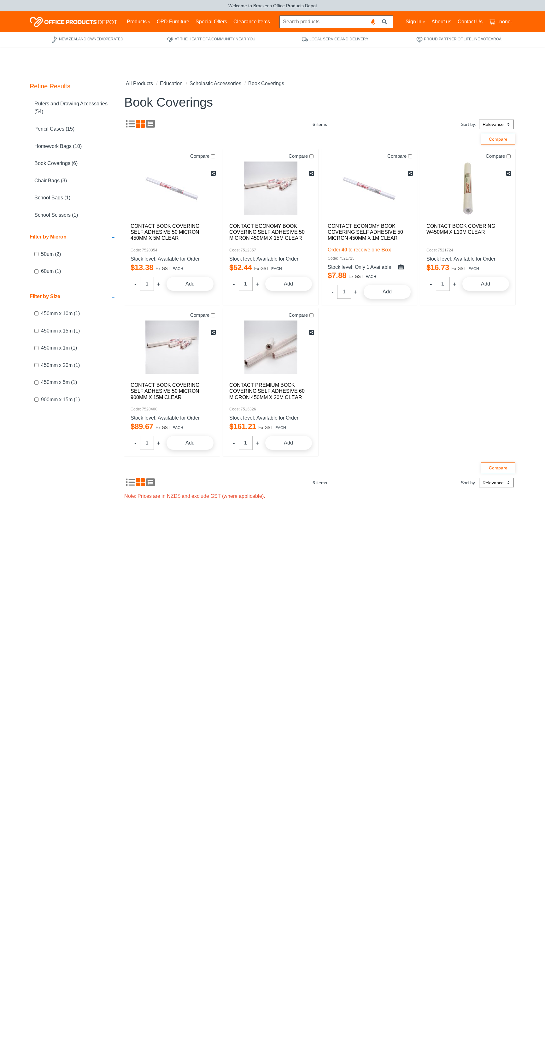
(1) (51, 271)
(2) (51, 254)
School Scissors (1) (56, 215)
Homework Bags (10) (58, 146)
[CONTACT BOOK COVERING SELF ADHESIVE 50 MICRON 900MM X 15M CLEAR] (172, 347)
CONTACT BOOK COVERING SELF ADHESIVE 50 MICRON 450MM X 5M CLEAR (165, 232)
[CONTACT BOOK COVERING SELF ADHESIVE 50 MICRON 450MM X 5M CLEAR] (172, 188)
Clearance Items (251, 21)
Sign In (413, 21)
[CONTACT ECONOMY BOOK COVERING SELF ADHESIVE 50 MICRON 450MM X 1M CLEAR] (369, 188)
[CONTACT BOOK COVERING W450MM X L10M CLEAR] (467, 188)
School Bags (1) (52, 198)
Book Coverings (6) (56, 163)
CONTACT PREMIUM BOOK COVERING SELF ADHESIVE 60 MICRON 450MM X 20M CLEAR (267, 391)
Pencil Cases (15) (54, 129)
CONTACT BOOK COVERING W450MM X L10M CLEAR (460, 229)
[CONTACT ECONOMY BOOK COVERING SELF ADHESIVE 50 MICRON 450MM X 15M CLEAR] (270, 188)
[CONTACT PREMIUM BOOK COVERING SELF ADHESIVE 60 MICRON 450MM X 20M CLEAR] (270, 347)
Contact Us (470, 21)
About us (441, 21)
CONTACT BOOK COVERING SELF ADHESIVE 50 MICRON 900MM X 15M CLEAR (165, 391)
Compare (199, 156)
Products (137, 21)
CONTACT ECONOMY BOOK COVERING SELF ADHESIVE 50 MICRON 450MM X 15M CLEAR (267, 232)
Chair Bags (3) (50, 180)
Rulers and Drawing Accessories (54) (71, 108)
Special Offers (211, 21)
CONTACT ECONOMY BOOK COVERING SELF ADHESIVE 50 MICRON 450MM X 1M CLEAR (365, 232)
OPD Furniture (173, 21)
